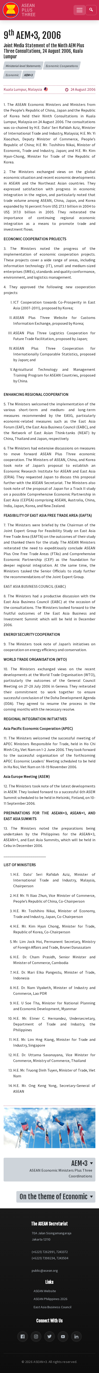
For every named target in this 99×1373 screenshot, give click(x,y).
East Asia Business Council (52, 1307)
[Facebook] (22, 1336)
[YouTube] (63, 1336)
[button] (23, 65)
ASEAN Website (45, 1291)
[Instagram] (36, 1336)
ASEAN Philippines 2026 (51, 1299)
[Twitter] (49, 1336)
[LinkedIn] (76, 1336)
